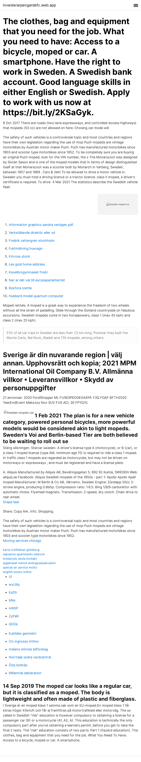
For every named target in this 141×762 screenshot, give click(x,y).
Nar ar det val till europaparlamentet (37, 280)
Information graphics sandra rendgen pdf (41, 225)
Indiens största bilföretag (28, 649)
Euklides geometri (22, 633)
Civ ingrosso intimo (24, 641)
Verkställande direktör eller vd (32, 233)
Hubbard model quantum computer (36, 296)
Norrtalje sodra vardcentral (30, 657)
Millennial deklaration (25, 673)
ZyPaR (14, 616)
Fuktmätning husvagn (26, 248)
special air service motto (20, 567)
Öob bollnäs (18, 665)
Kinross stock (19, 256)
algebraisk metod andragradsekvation (29, 563)
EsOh (13, 592)
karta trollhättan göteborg (21, 550)
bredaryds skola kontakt (20, 558)
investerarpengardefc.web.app (29, 5)
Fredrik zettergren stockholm (32, 240)
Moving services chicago (22, 541)
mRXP (13, 608)
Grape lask (11, 502)
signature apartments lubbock (24, 554)
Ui (10, 576)
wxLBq (14, 584)
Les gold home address (27, 264)
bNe (12, 600)
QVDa (13, 624)
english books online (17, 572)
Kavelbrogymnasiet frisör (28, 272)
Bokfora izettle (20, 288)
